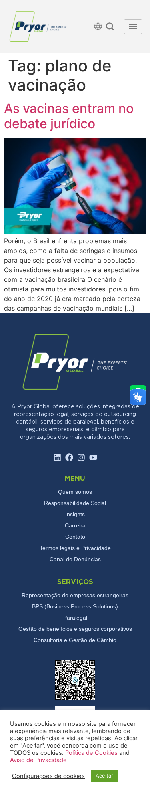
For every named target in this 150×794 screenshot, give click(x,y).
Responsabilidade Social (75, 503)
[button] (110, 27)
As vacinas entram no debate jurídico (69, 116)
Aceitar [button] (104, 775)
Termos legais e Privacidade (75, 548)
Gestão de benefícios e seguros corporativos (75, 629)
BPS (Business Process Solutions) (75, 606)
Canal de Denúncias (75, 559)
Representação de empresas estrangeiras (75, 595)
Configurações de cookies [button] (48, 776)
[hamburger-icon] (133, 26)
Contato (75, 536)
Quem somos (75, 492)
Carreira (75, 525)
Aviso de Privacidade (38, 760)
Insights (75, 514)
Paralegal (75, 617)
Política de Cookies (92, 752)
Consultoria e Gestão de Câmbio (75, 640)
